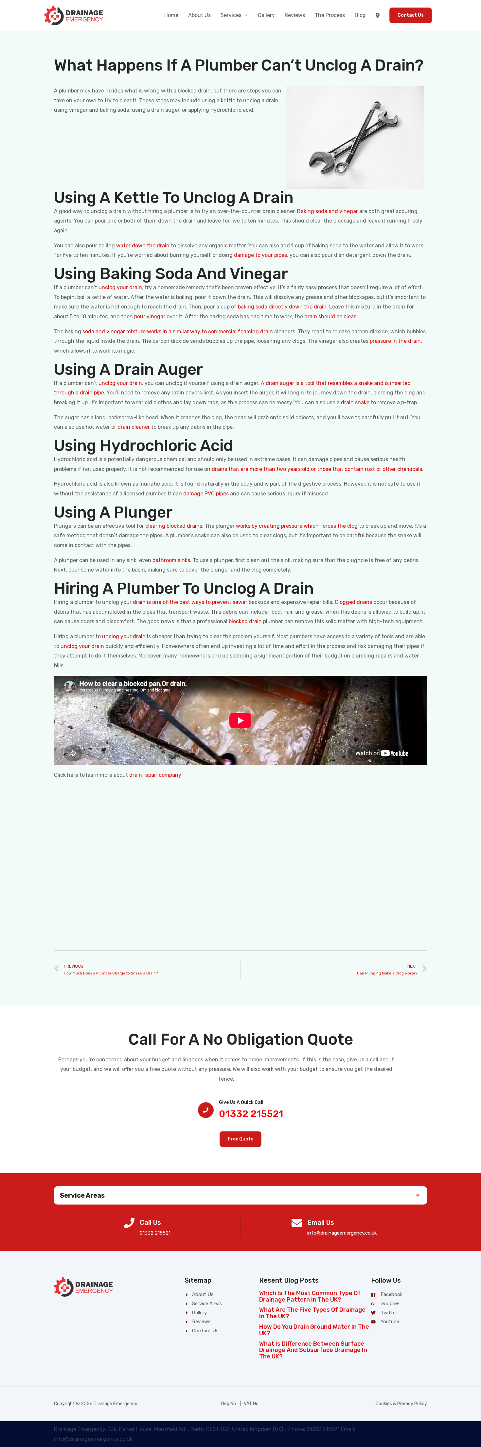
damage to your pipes (260, 255)
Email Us (320, 1222)
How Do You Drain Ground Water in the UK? (314, 1330)
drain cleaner (133, 427)
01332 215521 (251, 1113)
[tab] (240, 1195)
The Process (330, 15)
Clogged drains (353, 602)
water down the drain (142, 245)
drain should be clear (329, 316)
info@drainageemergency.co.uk (342, 1233)
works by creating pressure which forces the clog (297, 526)
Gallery (266, 15)
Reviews (295, 15)
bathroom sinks (171, 560)
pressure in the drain (395, 341)
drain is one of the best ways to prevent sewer (190, 602)
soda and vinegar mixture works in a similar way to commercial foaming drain (177, 331)
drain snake (355, 402)
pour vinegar (149, 316)
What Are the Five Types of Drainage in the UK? (312, 1313)
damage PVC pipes (206, 494)
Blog (360, 15)
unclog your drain (120, 287)
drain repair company (155, 775)
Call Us (150, 1222)
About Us (199, 15)
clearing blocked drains (173, 526)
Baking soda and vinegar (327, 211)
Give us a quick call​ (241, 1102)
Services (231, 15)
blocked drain (245, 621)
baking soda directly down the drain (282, 307)
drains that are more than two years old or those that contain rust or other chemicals (317, 469)
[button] (240, 1139)
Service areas (82, 1195)
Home (171, 15)
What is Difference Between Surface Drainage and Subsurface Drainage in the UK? (313, 1350)
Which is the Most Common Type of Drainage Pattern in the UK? (310, 1296)
